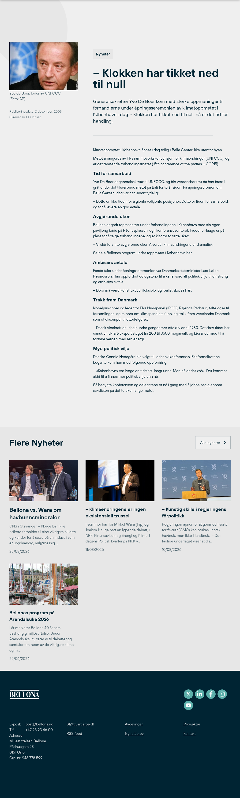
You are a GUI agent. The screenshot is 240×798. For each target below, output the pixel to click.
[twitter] (188, 694)
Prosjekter (192, 724)
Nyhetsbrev (134, 733)
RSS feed (74, 733)
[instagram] (222, 694)
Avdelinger (134, 724)
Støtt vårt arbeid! (80, 724)
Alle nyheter (210, 442)
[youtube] (188, 705)
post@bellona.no (39, 724)
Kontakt (190, 733)
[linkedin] (199, 694)
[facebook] (211, 694)
